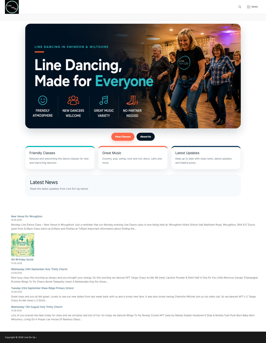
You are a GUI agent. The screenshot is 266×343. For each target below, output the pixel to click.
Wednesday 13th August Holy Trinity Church (36, 306)
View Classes (123, 136)
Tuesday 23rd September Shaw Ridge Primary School (42, 288)
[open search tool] (239, 7)
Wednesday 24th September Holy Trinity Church (39, 269)
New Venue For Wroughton (26, 216)
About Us (145, 136)
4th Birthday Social (22, 259)
